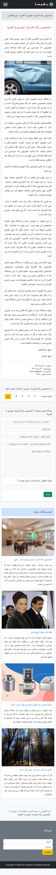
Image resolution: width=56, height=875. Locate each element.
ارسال (47, 494)
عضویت (47, 852)
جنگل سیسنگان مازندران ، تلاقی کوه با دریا (36, 769)
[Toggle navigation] (5, 4)
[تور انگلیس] (44, 4)
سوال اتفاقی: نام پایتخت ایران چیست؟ (34, 480)
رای (8, 396)
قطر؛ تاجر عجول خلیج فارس (41, 632)
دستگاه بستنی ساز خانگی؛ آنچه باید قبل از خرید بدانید (31, 704)
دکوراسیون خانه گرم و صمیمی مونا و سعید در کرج (33, 559)
